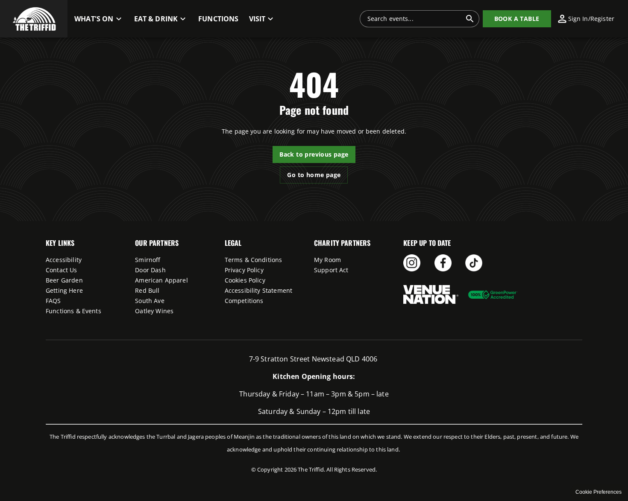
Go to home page (313, 175)
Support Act (331, 270)
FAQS (53, 301)
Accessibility (64, 260)
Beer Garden (64, 280)
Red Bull (147, 290)
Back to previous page (313, 154)
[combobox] (414, 19)
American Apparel (161, 280)
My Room (327, 260)
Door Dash (150, 270)
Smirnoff (147, 260)
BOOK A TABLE (517, 19)
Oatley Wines (154, 311)
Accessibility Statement (258, 290)
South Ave (149, 301)
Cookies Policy (245, 280)
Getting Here (64, 290)
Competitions (244, 301)
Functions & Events (73, 311)
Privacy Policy (244, 270)
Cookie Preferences (598, 492)
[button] (33, 19)
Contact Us (61, 270)
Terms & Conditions (253, 260)
